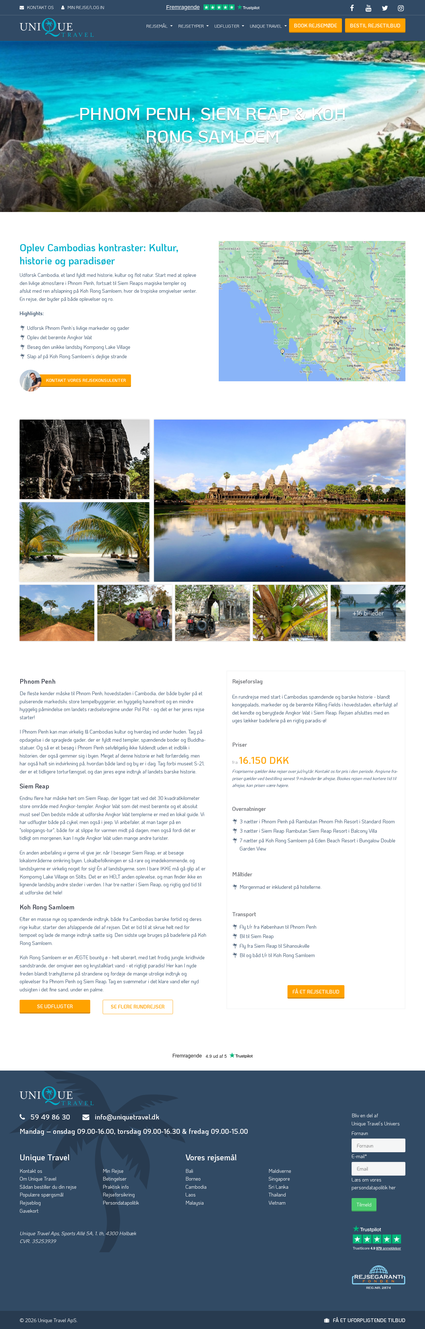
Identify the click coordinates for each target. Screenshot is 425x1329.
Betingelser (115, 1178)
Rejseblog (30, 1202)
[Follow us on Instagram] (401, 7)
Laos (190, 1194)
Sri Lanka (278, 1186)
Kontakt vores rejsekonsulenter (86, 380)
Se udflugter (55, 1006)
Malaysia (194, 1202)
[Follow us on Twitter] (384, 7)
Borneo (193, 1178)
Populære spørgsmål (41, 1194)
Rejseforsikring (119, 1194)
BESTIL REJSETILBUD (375, 25)
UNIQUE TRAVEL (266, 26)
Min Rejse (113, 1171)
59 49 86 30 (50, 1116)
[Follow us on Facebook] (352, 7)
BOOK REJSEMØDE (315, 25)
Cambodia (196, 1186)
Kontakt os (31, 1171)
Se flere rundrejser (138, 1006)
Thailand (277, 1194)
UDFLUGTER (226, 26)
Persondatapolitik (121, 1202)
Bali (189, 1171)
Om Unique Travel (38, 1178)
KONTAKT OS (40, 7)
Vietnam (277, 1202)
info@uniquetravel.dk (127, 1116)
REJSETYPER (191, 26)
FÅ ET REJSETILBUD (315, 991)
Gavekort (29, 1210)
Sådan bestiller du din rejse (48, 1186)
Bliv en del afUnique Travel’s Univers (376, 1119)
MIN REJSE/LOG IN (86, 7)
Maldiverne (280, 1171)
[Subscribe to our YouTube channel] (368, 7)
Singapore (279, 1178)
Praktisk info (116, 1186)
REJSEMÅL (157, 26)
